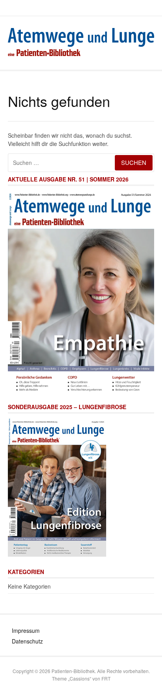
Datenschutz (27, 641)
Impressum (26, 630)
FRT (105, 678)
